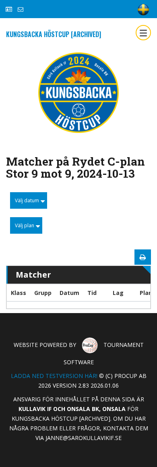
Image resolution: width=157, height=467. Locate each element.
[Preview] (142, 257)
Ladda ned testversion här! (54, 376)
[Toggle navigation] (143, 32)
